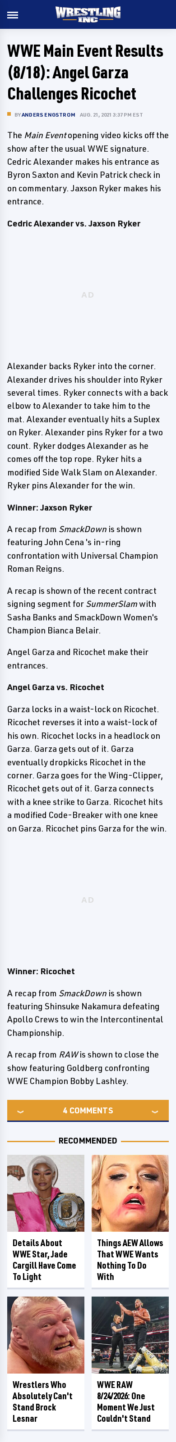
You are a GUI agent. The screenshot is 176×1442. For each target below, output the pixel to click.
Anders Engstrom (48, 114)
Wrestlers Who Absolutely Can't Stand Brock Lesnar (43, 1401)
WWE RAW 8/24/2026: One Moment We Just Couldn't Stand (126, 1401)
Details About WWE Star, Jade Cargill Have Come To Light (44, 1259)
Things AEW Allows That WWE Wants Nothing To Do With (130, 1259)
